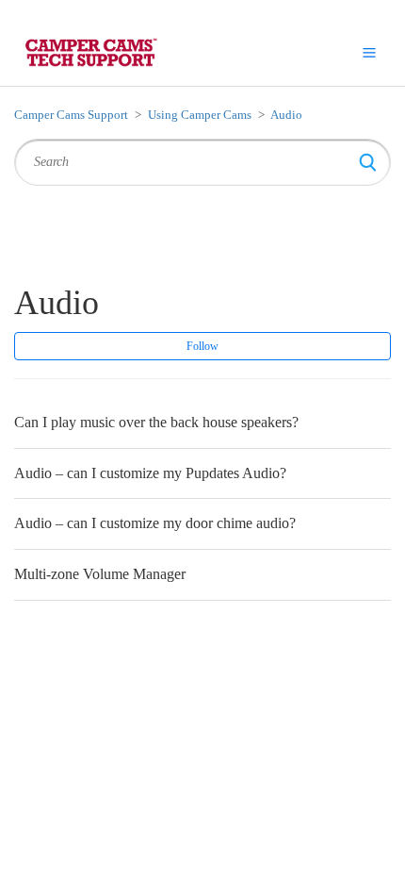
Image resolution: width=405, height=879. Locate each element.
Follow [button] (202, 346)
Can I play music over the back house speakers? (156, 422)
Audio (286, 115)
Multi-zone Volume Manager (100, 574)
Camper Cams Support (71, 115)
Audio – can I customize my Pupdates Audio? (150, 473)
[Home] (90, 51)
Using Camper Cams (199, 115)
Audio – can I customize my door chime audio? (155, 523)
